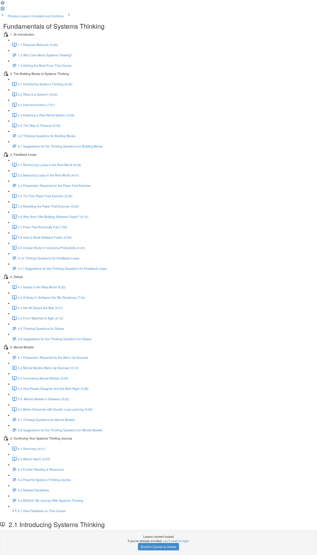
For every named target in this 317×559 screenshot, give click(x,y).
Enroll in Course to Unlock (158, 547)
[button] (2, 4)
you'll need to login (176, 541)
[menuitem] (2, 10)
